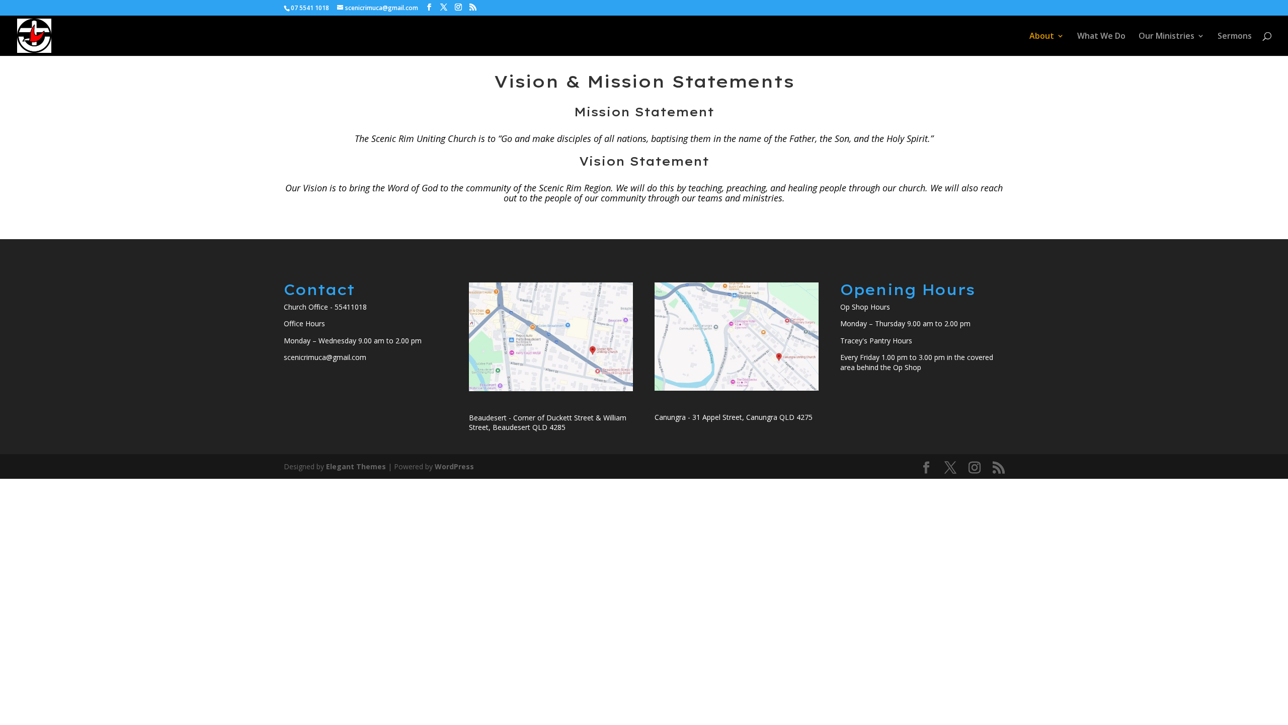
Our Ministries (1166, 36)
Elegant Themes (356, 466)
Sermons (1235, 36)
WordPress (454, 466)
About (1041, 36)
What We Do (1101, 36)
